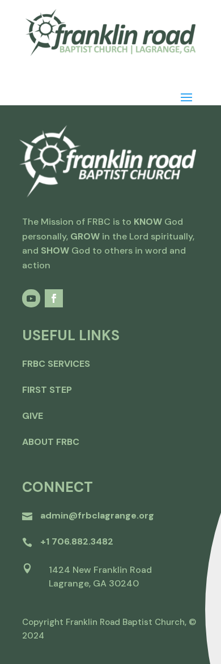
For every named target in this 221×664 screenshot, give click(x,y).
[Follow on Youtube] (31, 298)
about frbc (50, 442)
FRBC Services (56, 364)
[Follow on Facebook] (54, 298)
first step (47, 390)
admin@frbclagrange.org (97, 515)
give (32, 416)
